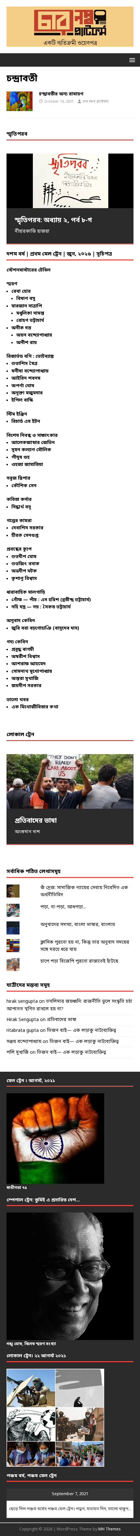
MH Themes (109, 1529)
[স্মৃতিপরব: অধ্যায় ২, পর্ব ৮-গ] (70, 181)
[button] (131, 59)
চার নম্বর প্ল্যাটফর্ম (95, 101)
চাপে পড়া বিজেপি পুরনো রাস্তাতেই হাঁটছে (79, 961)
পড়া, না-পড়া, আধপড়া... (63, 907)
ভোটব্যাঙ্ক (44, 357)
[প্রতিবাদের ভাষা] (70, 781)
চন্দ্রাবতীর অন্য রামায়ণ (61, 94)
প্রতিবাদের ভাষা (62, 1020)
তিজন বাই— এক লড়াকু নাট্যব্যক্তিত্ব (81, 1031)
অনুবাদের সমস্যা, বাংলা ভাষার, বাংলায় (77, 925)
